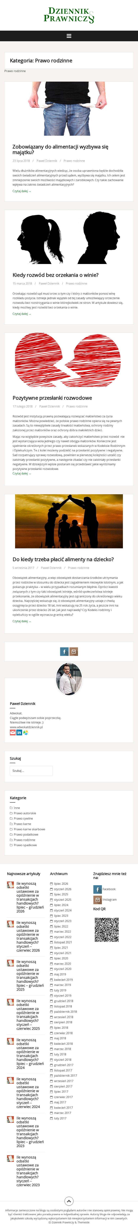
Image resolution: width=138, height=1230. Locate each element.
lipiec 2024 (61, 905)
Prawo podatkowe (26, 834)
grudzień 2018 (63, 1001)
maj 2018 (60, 1038)
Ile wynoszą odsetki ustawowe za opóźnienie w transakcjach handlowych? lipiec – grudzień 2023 (30, 1132)
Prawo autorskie (25, 813)
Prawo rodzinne (74, 161)
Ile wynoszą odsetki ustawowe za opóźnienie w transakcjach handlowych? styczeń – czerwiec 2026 (28, 936)
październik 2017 (65, 1076)
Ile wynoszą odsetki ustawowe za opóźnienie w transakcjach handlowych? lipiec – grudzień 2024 (30, 1053)
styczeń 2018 (62, 1060)
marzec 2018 (62, 1049)
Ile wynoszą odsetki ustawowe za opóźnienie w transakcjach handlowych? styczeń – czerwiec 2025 (28, 1014)
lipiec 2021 (61, 948)
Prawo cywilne (23, 818)
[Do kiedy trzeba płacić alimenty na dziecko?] (69, 525)
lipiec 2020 (61, 958)
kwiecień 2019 (63, 980)
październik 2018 (65, 1012)
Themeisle (83, 1222)
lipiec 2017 (61, 1092)
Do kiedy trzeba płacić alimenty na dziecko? (63, 559)
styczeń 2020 (62, 969)
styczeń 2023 (62, 921)
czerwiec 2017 (63, 1097)
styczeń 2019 (62, 996)
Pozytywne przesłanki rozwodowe (52, 397)
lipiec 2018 (61, 1028)
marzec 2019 (62, 985)
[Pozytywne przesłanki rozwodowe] (69, 364)
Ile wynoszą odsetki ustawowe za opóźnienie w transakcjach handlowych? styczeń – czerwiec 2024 (28, 1092)
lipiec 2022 (61, 926)
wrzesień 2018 (63, 1017)
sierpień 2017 (63, 1086)
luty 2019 (60, 990)
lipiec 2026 (61, 884)
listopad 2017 (63, 1070)
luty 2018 (60, 1054)
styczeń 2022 (62, 937)
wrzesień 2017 (63, 1081)
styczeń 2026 (62, 889)
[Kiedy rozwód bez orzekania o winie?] (69, 241)
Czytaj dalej (22, 191)
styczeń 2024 (62, 910)
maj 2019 (60, 974)
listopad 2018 (63, 1006)
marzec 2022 (62, 932)
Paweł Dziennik (47, 161)
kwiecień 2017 (63, 1108)
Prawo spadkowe (25, 845)
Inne (17, 808)
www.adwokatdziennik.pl (26, 727)
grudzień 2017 (63, 1065)
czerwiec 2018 (63, 1033)
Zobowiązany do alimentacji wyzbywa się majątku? (60, 149)
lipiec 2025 (61, 894)
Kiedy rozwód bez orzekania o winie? (55, 274)
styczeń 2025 (62, 900)
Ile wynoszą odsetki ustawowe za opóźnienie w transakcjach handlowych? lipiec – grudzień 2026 (30, 897)
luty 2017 (60, 1118)
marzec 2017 (62, 1113)
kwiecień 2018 (63, 1044)
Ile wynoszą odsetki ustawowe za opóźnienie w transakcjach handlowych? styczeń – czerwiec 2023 (28, 1171)
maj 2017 (60, 1102)
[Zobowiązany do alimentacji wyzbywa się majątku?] (69, 112)
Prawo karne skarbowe (29, 829)
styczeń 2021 (62, 953)
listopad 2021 (63, 942)
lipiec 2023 (61, 916)
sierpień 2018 (63, 1022)
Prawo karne (22, 824)
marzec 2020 (62, 964)
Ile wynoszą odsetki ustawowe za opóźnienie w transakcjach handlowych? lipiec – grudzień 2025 (30, 975)
